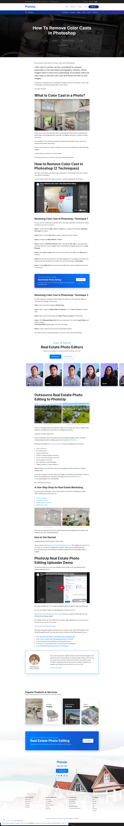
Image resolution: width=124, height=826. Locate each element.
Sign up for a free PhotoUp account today (48, 614)
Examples (27, 807)
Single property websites (43, 503)
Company (85, 1)
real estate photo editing (57, 444)
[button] (26, 374)
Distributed (28, 801)
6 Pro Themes (49, 801)
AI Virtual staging (41, 498)
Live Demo (48, 803)
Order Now (48, 808)
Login (95, 1)
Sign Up (94, 801)
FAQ (93, 807)
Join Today (88, 740)
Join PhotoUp (80, 279)
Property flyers (43, 505)
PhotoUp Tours (72, 799)
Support (91, 1)
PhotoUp (74, 440)
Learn (85, 6)
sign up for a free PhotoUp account (59, 545)
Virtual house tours (42, 500)
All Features (72, 801)
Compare (27, 805)
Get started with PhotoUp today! (45, 626)
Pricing (79, 6)
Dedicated (27, 799)
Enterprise (27, 803)
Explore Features (50, 805)
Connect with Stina (56, 668)
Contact (94, 810)
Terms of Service (70, 824)
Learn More (81, 283)
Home (66, 6)
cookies (31, 823)
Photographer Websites (75, 808)
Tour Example (72, 803)
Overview (48, 799)
